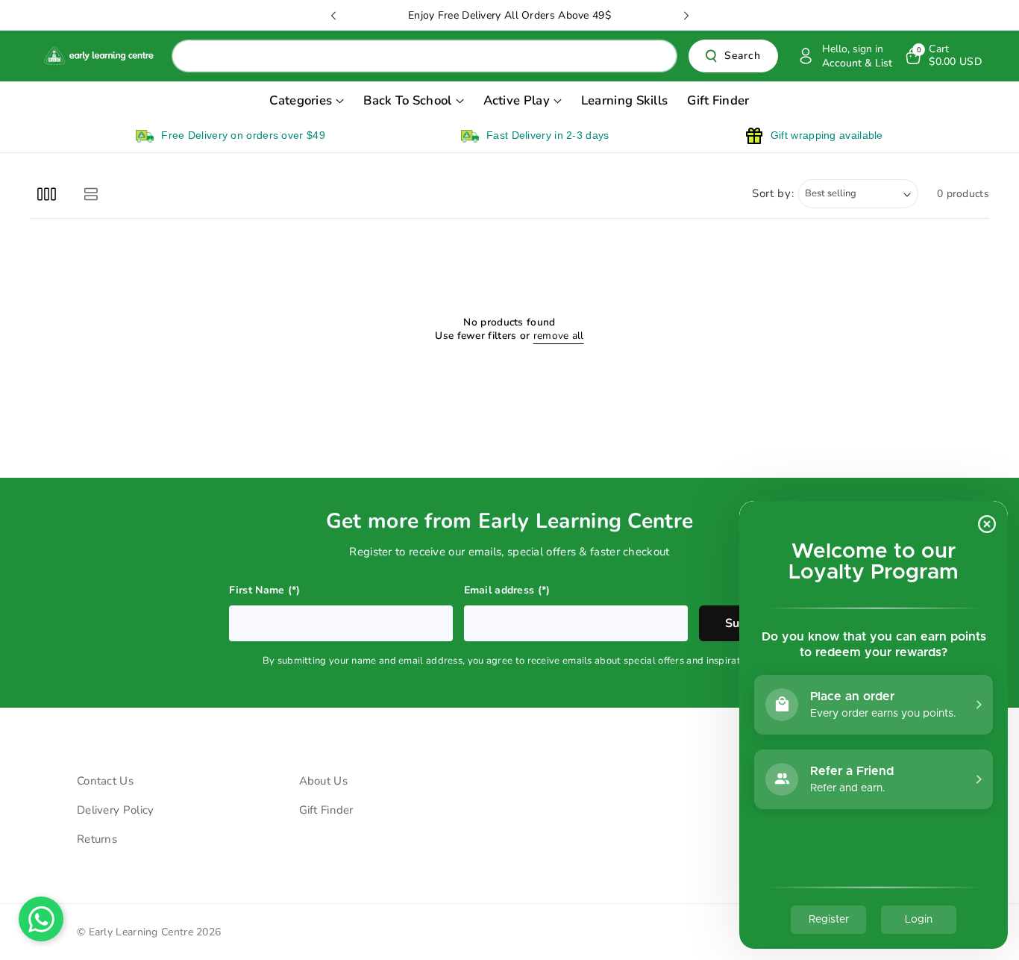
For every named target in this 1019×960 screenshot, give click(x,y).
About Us (323, 780)
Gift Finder (326, 809)
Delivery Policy (115, 809)
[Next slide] (686, 16)
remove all (558, 336)
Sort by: (773, 193)
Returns (97, 839)
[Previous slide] (333, 16)
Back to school (407, 100)
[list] (90, 194)
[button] (942, 56)
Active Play (516, 100)
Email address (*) (507, 590)
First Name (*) (265, 590)
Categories (300, 100)
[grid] (46, 194)
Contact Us (105, 780)
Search (742, 56)
